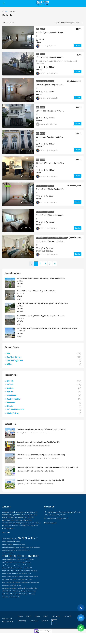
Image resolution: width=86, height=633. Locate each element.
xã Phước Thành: (23, 594)
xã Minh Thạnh (32, 591)
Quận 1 (20, 616)
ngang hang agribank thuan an (25, 559)
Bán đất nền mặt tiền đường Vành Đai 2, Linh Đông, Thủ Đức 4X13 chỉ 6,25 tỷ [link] (41, 278)
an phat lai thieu (27, 538)
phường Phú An (6, 573)
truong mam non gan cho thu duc (11, 585)
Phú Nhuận (67, 616)
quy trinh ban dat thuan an (31, 576)
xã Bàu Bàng (33, 588)
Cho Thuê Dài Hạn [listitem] (14, 357)
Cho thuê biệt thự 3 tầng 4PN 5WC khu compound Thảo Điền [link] (60, 85)
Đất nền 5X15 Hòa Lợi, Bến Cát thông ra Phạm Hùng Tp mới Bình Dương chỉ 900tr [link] (42, 303)
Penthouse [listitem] (11, 402)
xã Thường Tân (6, 597)
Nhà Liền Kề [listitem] (11, 395)
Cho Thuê (50, 81)
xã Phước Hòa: (14, 594)
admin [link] (43, 124)
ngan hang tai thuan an (24, 562)
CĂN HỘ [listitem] (10, 381)
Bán (37, 29)
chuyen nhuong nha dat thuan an (11, 541)
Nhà (6, 11)
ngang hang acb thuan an (9, 559)
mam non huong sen (24, 550)
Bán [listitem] (8, 353)
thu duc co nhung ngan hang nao (11, 582)
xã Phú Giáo (5, 594)
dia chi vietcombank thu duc (10, 550)
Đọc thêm (6, 533)
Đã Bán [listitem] (9, 364)
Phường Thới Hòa (16, 573)
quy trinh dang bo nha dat (25, 579)
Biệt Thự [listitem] (10, 392)
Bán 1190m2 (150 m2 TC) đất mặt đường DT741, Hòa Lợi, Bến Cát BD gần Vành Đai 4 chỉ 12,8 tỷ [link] (47, 328)
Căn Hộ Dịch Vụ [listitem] (13, 413)
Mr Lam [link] (43, 46)
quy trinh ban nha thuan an (9, 579)
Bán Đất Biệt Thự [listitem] (13, 399)
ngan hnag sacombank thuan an (22, 565)
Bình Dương (22, 621)
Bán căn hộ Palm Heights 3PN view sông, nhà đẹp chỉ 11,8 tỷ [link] (60, 33)
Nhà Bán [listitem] (10, 388)
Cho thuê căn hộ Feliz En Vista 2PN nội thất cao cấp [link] (56, 189)
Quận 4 (37, 616)
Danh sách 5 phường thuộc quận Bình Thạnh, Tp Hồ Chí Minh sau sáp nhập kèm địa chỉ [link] (47, 467)
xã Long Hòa (23, 591)
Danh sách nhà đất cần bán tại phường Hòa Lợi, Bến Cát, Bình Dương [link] (41, 455)
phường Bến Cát (27, 568)
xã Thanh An (31, 594)
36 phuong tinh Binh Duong (9, 538)
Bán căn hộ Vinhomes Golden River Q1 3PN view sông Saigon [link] (60, 163)
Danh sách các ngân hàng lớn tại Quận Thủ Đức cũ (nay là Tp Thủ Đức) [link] (41, 429)
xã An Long (27, 588)
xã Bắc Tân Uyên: (7, 591)
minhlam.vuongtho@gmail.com (57, 518)
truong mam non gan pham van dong (12, 588)
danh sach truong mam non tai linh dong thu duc (15, 547)
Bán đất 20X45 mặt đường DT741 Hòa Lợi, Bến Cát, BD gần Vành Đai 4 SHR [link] (40, 316)
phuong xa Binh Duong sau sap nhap (12, 568)
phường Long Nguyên (31, 570)
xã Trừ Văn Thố (15, 597)
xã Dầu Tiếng (16, 591)
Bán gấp (42, 29)
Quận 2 (28, 616)
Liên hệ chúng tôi (50, 523)
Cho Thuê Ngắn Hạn (53, 237)
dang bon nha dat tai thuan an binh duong (13, 544)
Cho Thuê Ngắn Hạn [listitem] (15, 361)
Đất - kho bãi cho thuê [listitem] (15, 410)
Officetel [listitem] (10, 406)
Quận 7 (45, 616)
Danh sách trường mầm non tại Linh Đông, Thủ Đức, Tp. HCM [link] (38, 442)
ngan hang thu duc (7, 565)
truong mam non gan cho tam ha (30, 582)
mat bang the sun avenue (20, 555)
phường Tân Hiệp (26, 573)
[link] (18, 37)
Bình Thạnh (56, 616)
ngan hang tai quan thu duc (9, 562)
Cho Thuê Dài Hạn (41, 81)
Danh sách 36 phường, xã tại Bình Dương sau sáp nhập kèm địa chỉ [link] (40, 480)
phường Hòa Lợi (20, 570)
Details (77, 45)
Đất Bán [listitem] (10, 385)
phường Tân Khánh (7, 576)
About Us (44, 621)
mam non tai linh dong (8, 553)
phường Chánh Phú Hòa (8, 570)
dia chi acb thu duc (35, 547)
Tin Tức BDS (34, 621)
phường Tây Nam (18, 576)
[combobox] (74, 22)
